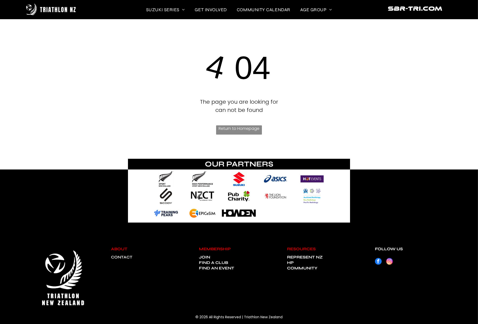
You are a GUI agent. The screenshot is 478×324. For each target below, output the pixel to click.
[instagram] (389, 262)
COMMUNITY (302, 268)
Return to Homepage (239, 128)
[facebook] (378, 262)
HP (290, 262)
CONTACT (121, 257)
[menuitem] (165, 9)
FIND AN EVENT (216, 268)
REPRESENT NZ (305, 257)
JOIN (204, 257)
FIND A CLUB (213, 262)
